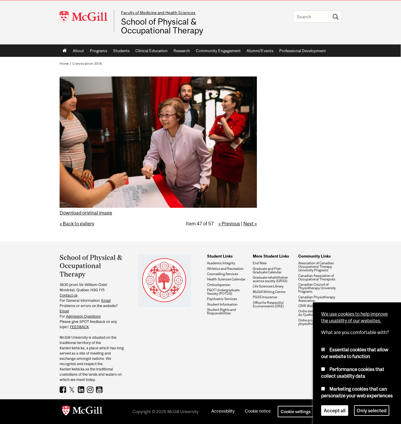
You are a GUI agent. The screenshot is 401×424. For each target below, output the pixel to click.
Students (121, 50)
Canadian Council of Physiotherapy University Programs (317, 288)
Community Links (314, 256)
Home (65, 51)
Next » (250, 223)
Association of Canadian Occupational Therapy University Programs (316, 266)
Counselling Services (222, 274)
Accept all (335, 410)
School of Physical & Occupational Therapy (162, 26)
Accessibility (223, 410)
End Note (260, 263)
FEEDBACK (79, 327)
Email (106, 300)
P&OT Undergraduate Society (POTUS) (223, 291)
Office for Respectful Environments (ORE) (268, 304)
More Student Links (271, 256)
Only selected (372, 410)
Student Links (219, 256)
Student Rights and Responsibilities (221, 311)
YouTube (100, 389)
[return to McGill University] (82, 411)
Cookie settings (296, 411)
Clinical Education (151, 50)
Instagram (91, 389)
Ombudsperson (218, 285)
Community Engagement (218, 50)
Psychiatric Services (222, 299)
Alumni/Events (260, 50)
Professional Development (302, 50)
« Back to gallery (77, 223)
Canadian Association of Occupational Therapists (316, 277)
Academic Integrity (221, 263)
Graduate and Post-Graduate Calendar (267, 270)
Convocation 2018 (87, 63)
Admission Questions (83, 316)
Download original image (86, 212)
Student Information (222, 304)
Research (181, 50)
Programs (98, 50)
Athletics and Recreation (225, 268)
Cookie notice (258, 410)
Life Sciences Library (268, 286)
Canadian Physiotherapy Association (316, 298)
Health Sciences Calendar (226, 279)
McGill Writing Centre (269, 292)
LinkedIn (82, 389)
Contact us (68, 295)
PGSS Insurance (265, 297)
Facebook (64, 389)
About (78, 50)
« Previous (229, 223)
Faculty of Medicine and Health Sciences (158, 12)
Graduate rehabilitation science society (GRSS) (270, 279)
